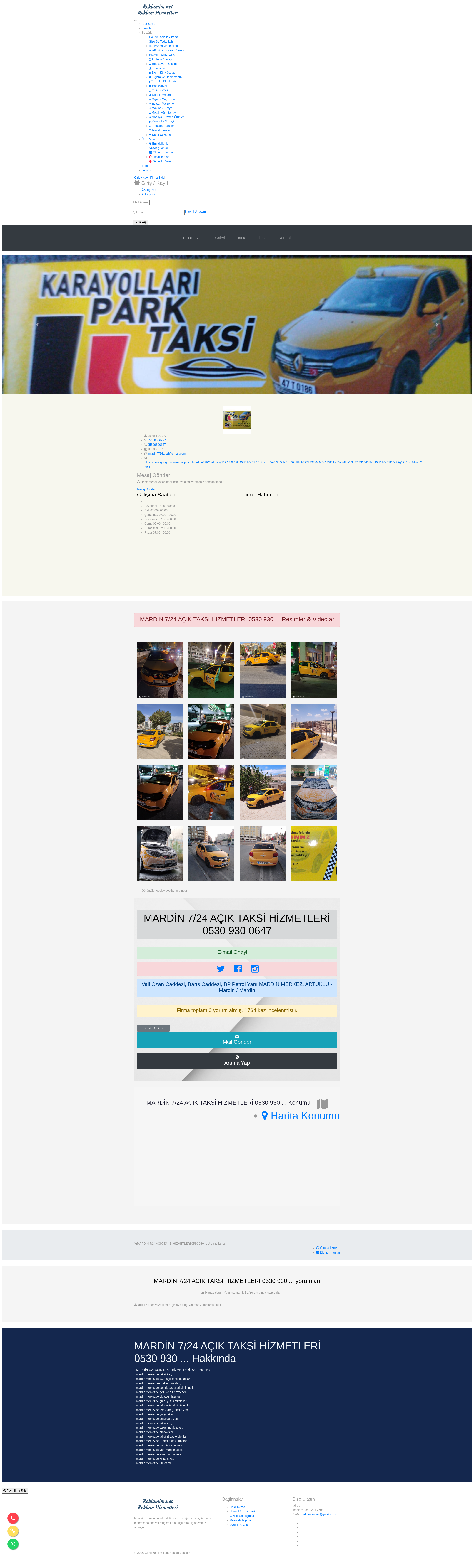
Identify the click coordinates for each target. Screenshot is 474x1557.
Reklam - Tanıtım (163, 125)
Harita (241, 238)
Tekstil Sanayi (160, 130)
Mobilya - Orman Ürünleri (168, 117)
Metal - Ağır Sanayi (163, 112)
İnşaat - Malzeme (162, 103)
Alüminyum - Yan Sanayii (168, 50)
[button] (37, 324)
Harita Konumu (304, 1115)
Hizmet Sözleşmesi (242, 1511)
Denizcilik (158, 68)
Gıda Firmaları (161, 94)
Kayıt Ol (149, 194)
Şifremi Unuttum (195, 211)
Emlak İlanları (160, 143)
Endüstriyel (159, 85)
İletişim (146, 170)
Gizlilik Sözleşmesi (242, 1515)
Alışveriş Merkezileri (164, 46)
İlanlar (263, 238)
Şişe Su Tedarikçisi (161, 41)
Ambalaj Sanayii (162, 59)
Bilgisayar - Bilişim (164, 63)
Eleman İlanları (162, 152)
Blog (145, 165)
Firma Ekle (157, 177)
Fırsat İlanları (160, 156)
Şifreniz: (139, 212)
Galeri (220, 238)
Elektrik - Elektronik (163, 81)
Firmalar (147, 28)
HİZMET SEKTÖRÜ (162, 54)
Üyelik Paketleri (240, 1524)
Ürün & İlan (149, 139)
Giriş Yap (149, 189)
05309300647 (157, 444)
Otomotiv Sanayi (163, 121)
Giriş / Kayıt (141, 177)
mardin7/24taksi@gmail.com (167, 453)
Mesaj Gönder (146, 489)
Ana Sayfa (148, 23)
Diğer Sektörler (161, 134)
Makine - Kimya (161, 108)
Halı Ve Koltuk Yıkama (163, 37)
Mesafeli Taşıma (240, 1520)
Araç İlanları (160, 148)
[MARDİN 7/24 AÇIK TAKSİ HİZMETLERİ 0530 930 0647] (160, 670)
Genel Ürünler (161, 161)
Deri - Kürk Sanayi (163, 72)
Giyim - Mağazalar (163, 99)
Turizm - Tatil (160, 90)
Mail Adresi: (141, 202)
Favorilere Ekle (16, 1490)
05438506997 (157, 440)
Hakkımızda (193, 238)
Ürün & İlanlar (328, 1248)
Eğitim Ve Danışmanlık (167, 77)
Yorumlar (286, 238)
